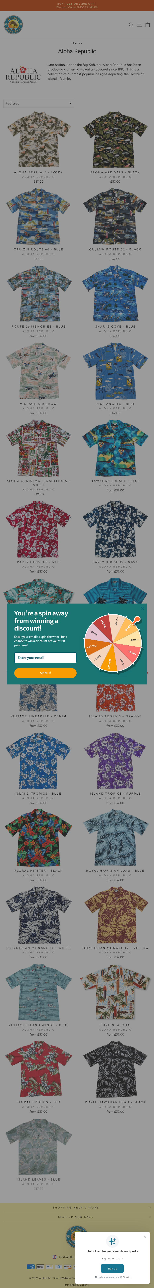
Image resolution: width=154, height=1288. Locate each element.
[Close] (142, 608)
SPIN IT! (45, 673)
